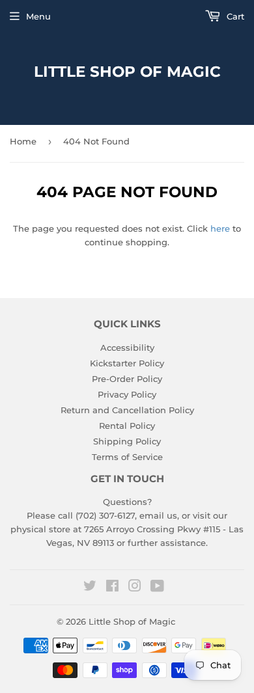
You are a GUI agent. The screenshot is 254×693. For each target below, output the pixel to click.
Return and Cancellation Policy (127, 410)
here (220, 228)
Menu (38, 16)
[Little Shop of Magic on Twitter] (89, 587)
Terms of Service (127, 457)
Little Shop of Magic (127, 71)
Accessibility (127, 347)
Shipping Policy (127, 441)
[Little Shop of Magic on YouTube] (157, 587)
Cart (234, 16)
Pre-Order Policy (127, 379)
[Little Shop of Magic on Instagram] (134, 587)
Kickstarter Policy (127, 363)
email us (158, 515)
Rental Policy (127, 425)
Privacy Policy (127, 394)
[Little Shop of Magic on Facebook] (112, 587)
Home (23, 141)
